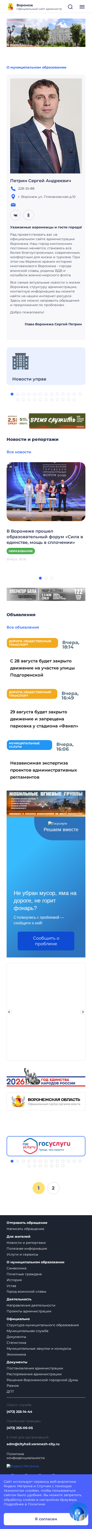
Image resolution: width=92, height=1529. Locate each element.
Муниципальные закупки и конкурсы (39, 1348)
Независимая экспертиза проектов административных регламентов (43, 770)
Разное (13, 1385)
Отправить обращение (27, 1223)
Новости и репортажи (26, 1243)
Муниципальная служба (27, 1331)
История (14, 1280)
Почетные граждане (24, 1274)
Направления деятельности (31, 1305)
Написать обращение (25, 1229)
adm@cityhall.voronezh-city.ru (33, 1444)
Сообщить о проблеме (46, 941)
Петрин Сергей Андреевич (40, 180)
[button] (12, 394)
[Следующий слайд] (83, 1012)
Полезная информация (27, 1248)
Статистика (16, 1343)
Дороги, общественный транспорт (30, 642)
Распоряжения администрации (34, 1374)
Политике (36, 1504)
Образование (21, 551)
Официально (18, 1319)
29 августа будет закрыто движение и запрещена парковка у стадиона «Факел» (44, 719)
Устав (11, 1286)
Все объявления (23, 627)
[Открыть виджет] (78, 1511)
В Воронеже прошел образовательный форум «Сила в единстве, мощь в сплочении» (45, 537)
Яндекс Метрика (18, 1486)
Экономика (16, 1354)
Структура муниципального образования (43, 1325)
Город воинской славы (26, 1291)
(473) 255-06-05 (20, 1428)
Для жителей (18, 1237)
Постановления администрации (35, 1368)
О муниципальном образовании (36, 67)
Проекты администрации (29, 1311)
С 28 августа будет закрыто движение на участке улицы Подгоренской (42, 668)
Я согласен (46, 1519)
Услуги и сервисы (22, 1254)
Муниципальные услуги (24, 745)
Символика (16, 1268)
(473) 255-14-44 (19, 1412)
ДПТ (10, 1391)
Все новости (19, 452)
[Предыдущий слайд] (9, 1012)
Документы (16, 1337)
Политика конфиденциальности (26, 1456)
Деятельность (19, 1299)
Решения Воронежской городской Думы (42, 1380)
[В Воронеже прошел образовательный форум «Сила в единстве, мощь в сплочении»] (46, 491)
